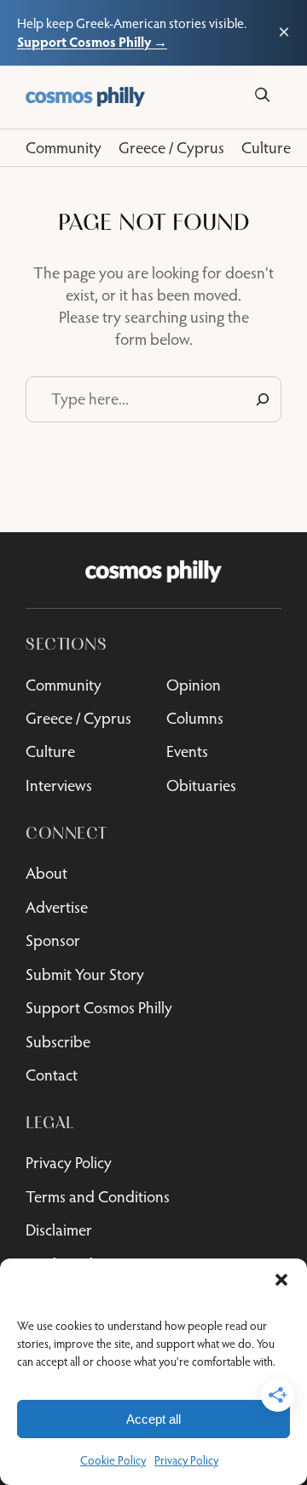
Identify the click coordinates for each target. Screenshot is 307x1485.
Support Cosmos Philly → (92, 41)
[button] (281, 1279)
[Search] (262, 95)
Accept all (153, 1419)
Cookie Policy (113, 1460)
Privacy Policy (186, 1460)
